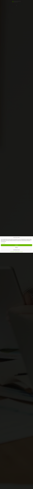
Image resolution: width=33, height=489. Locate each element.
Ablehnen (16, 247)
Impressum (21, 251)
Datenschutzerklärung (17, 251)
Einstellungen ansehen (16, 249)
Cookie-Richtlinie (12, 251)
